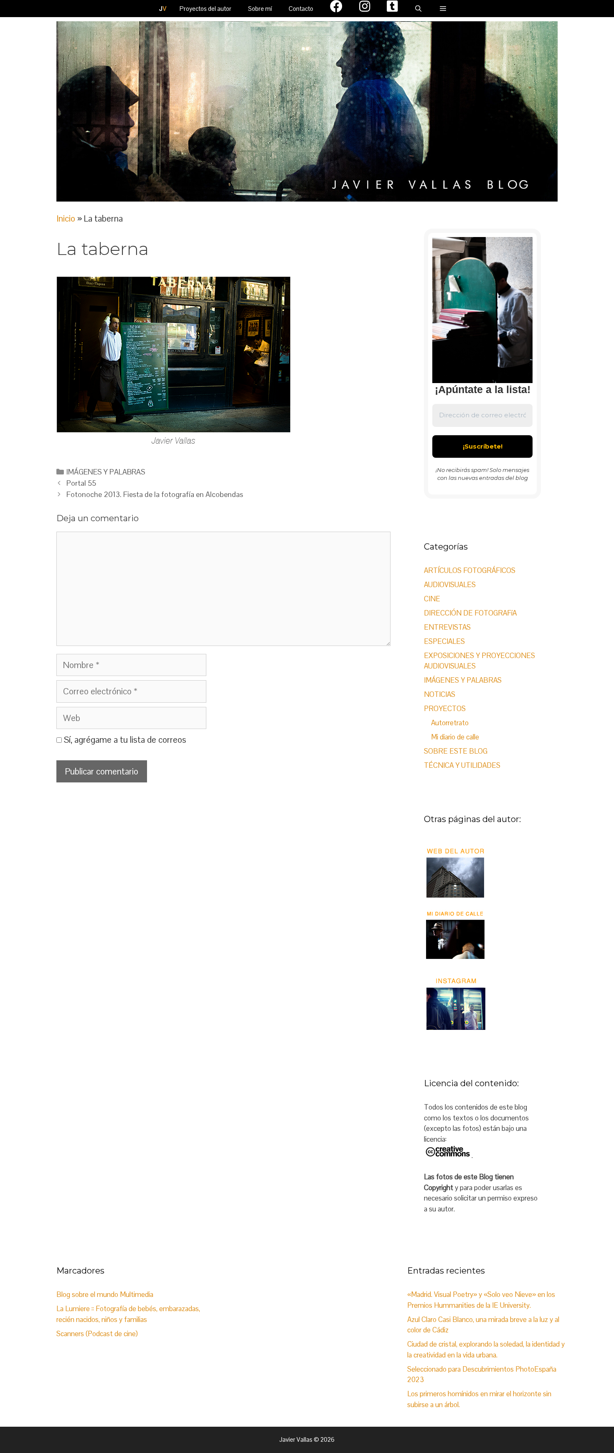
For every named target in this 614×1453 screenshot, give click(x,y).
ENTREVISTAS (447, 627)
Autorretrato (450, 722)
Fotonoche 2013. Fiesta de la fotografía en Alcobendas (154, 494)
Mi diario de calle (455, 737)
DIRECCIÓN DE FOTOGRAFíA (470, 613)
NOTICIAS (439, 694)
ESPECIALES (444, 641)
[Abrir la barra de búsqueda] (418, 8)
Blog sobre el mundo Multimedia (104, 1294)
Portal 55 (81, 483)
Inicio (65, 218)
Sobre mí (260, 9)
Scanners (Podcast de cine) (97, 1333)
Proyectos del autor (205, 9)
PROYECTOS (445, 708)
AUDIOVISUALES (450, 584)
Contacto (301, 9)
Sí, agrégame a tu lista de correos (124, 739)
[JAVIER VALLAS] (163, 8)
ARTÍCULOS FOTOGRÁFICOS (469, 570)
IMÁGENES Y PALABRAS (105, 472)
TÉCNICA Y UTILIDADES (462, 765)
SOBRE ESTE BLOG (455, 751)
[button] (443, 8)
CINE (432, 598)
